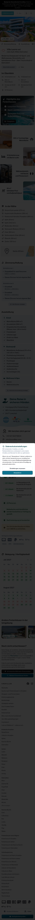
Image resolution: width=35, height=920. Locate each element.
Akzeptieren (17, 472)
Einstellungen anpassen (17, 468)
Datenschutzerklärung (23, 460)
